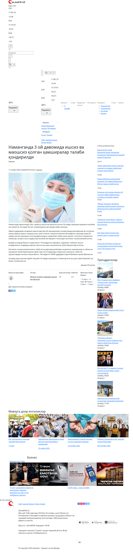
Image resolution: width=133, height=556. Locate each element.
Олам (43, 126)
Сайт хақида (46, 140)
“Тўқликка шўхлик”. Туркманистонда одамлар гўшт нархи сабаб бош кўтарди (110, 340)
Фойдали (46, 132)
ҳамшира (47, 277)
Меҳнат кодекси (36, 277)
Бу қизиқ (104, 111)
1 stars (90, 284)
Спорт (43, 135)
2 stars (83, 284)
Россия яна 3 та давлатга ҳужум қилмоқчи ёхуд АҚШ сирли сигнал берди (110, 370)
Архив (49, 142)
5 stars (84, 279)
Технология (105, 106)
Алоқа (43, 142)
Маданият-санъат (81, 104)
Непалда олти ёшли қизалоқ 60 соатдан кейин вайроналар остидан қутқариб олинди (110, 194)
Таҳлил (49, 135)
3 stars (89, 282)
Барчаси (104, 150)
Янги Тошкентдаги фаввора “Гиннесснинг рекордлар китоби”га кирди (108, 282)
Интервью (51, 128)
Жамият (45, 123)
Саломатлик (106, 108)
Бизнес (54, 140)
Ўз (10, 65)
